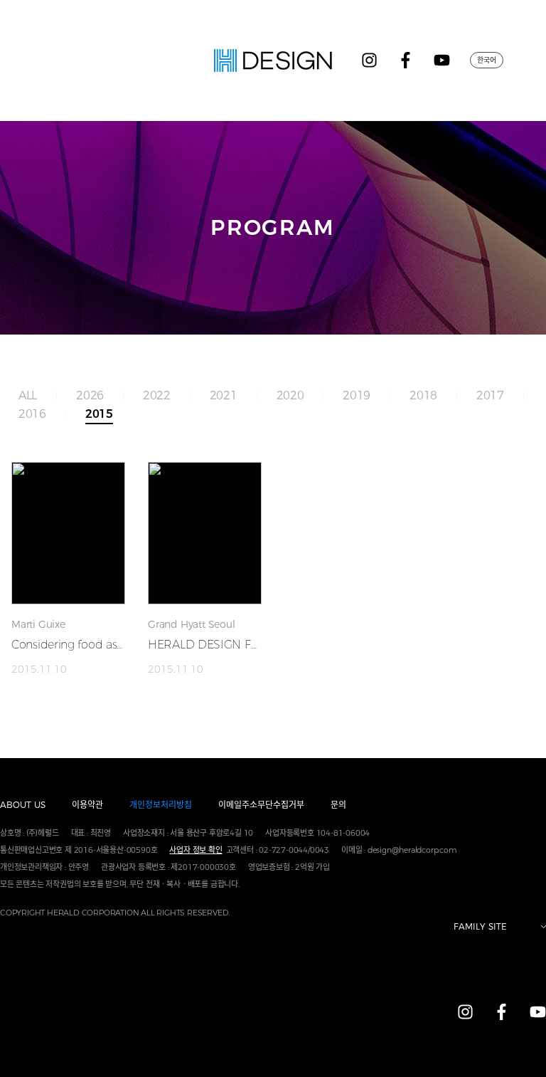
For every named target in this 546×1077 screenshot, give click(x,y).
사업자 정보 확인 (195, 850)
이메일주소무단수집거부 (261, 804)
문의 (338, 804)
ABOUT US (23, 804)
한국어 (486, 60)
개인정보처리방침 (160, 804)
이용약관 (87, 804)
